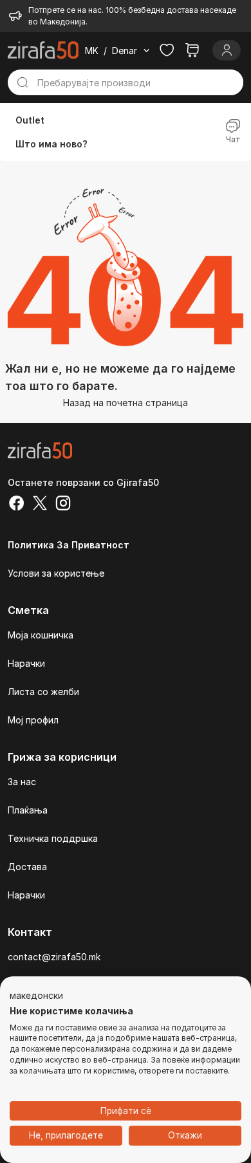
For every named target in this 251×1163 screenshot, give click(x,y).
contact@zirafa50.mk (54, 956)
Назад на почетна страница (125, 402)
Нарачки (26, 663)
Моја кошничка (40, 634)
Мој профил (33, 719)
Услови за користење (56, 573)
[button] (36, 996)
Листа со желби (43, 691)
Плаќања (28, 810)
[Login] (226, 50)
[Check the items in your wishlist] (167, 50)
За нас (22, 781)
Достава (27, 866)
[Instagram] (63, 504)
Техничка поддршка (53, 838)
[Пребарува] (22, 82)
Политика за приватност (68, 544)
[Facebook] (17, 504)
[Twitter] (40, 504)
